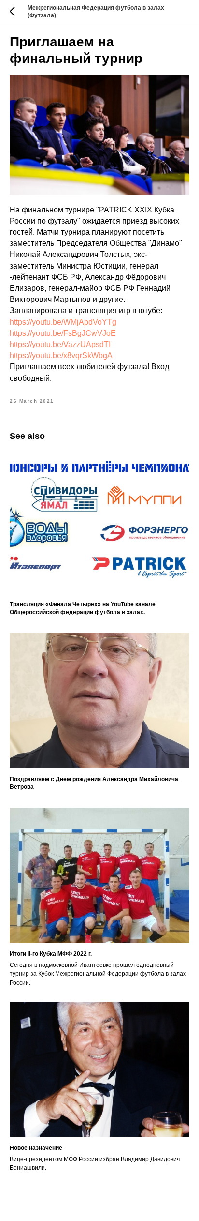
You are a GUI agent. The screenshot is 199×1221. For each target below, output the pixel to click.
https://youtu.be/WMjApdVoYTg (63, 322)
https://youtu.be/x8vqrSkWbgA (61, 355)
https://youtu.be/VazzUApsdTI (60, 344)
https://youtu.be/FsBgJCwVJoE (63, 333)
